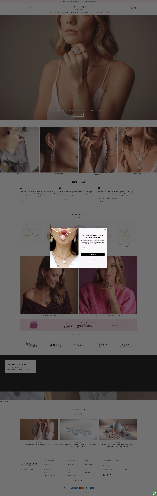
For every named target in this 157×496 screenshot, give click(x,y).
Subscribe (93, 254)
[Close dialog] (105, 230)
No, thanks (93, 260)
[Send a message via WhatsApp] (154, 493)
